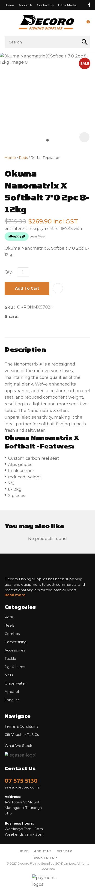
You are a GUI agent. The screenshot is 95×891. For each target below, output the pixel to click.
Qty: (8, 271)
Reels (9, 625)
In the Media (67, 5)
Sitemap (64, 851)
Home (9, 5)
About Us (25, 5)
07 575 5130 (21, 780)
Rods (23, 157)
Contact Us (45, 5)
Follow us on (89, 5)
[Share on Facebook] (22, 316)
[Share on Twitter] (28, 316)
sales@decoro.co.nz (22, 787)
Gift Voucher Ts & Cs (22, 735)
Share (11, 316)
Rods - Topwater (45, 157)
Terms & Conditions (21, 726)
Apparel (12, 692)
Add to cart (27, 288)
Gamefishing (16, 642)
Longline (12, 700)
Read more (15, 595)
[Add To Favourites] (58, 288)
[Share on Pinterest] (43, 316)
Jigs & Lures (15, 667)
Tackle (10, 659)
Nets (9, 675)
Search (84, 42)
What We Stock (18, 746)
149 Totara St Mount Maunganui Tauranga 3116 (23, 804)
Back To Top (45, 858)
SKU (9, 307)
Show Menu (7, 22)
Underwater (15, 683)
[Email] (35, 316)
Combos (12, 634)
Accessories (15, 650)
